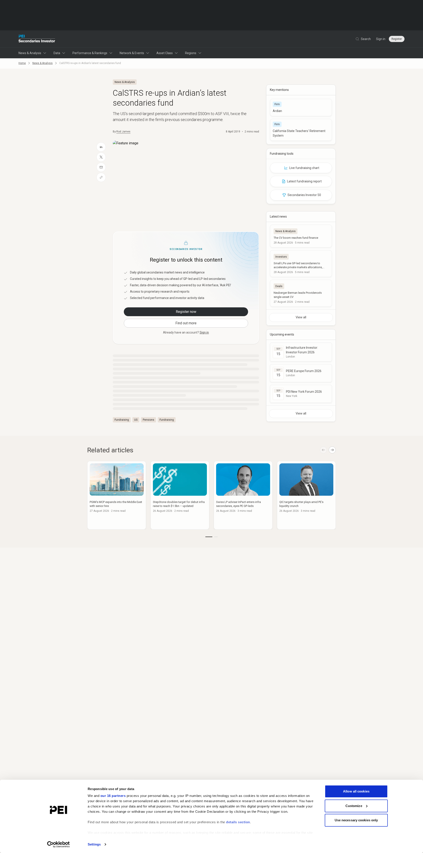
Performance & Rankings (89, 53)
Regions (190, 53)
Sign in (380, 39)
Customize (353, 806)
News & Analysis (30, 53)
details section (238, 822)
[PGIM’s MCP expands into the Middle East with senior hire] (116, 495)
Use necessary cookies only (356, 820)
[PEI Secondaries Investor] (37, 39)
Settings (94, 844)
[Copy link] (101, 177)
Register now (186, 312)
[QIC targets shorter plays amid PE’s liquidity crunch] (306, 495)
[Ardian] (301, 107)
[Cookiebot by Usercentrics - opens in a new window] (58, 844)
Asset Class (164, 53)
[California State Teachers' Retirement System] (301, 130)
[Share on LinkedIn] (101, 147)
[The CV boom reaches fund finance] (301, 236)
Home (22, 63)
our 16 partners (113, 796)
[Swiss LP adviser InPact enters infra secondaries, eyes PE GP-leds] (243, 495)
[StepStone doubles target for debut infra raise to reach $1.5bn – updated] (180, 495)
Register (396, 38)
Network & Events (132, 53)
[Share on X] (101, 157)
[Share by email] (101, 167)
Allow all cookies (356, 791)
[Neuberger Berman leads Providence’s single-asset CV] (301, 293)
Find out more (186, 323)
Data (57, 53)
